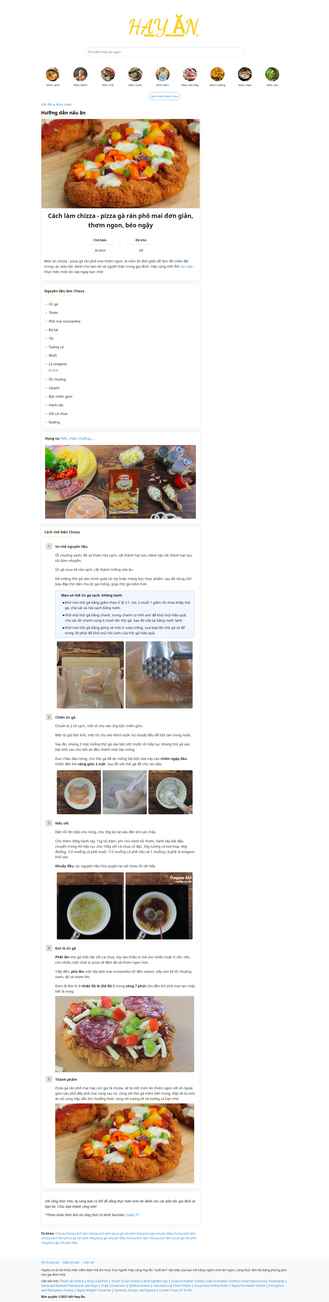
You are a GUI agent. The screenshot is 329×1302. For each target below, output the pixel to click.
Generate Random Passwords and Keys (69, 1286)
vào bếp (186, 266)
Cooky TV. (132, 1215)
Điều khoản (71, 1262)
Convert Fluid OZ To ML (175, 1290)
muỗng (84, 438)
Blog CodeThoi (97, 1281)
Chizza (60, 1233)
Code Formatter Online (187, 1281)
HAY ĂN (46, 104)
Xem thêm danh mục (164, 96)
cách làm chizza (86, 1233)
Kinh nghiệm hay (156, 1281)
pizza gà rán (151, 1233)
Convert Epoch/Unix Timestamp (261, 1281)
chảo (73, 438)
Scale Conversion (113, 1286)
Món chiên (64, 104)
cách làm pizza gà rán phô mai (120, 1233)
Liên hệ (88, 1262)
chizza (69, 1233)
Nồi (64, 438)
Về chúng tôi (50, 1262)
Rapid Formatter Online (248, 1286)
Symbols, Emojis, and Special (135, 1290)
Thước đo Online (72, 1281)
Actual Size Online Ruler (211, 1286)
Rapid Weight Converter (94, 1290)
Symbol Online (139, 1286)
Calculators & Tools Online (172, 1286)
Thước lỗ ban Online (125, 1281)
